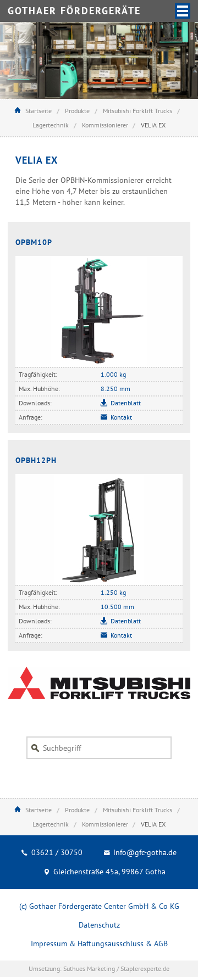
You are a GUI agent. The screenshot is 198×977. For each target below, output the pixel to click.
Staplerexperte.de (144, 968)
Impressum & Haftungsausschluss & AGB (99, 943)
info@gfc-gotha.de (144, 852)
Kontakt (121, 417)
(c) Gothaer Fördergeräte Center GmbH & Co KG (99, 906)
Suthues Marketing (89, 968)
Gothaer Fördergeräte (74, 10)
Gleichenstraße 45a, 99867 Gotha (108, 871)
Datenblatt (126, 403)
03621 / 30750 (55, 852)
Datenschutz (99, 925)
